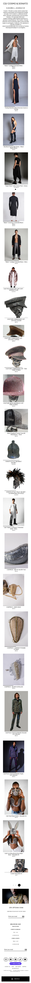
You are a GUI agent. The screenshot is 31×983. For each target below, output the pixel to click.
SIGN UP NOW (15, 976)
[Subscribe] (28, 971)
